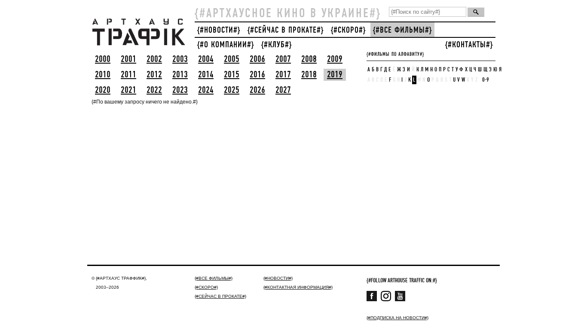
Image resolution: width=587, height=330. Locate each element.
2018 (309, 75)
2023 (180, 90)
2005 (231, 59)
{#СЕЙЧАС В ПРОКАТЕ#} (286, 30)
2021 (128, 90)
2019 (334, 75)
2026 (257, 90)
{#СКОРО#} (348, 30)
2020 (102, 90)
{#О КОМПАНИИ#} (225, 45)
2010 (102, 75)
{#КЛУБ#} (276, 45)
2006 (257, 59)
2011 (128, 75)
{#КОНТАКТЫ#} (469, 45)
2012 (154, 75)
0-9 (485, 79)
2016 (257, 75)
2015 (231, 75)
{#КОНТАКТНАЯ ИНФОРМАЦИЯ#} (298, 287)
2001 (128, 59)
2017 (283, 75)
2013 (180, 75)
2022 (154, 90)
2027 (283, 90)
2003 (180, 59)
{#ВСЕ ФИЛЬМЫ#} (402, 30)
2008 (309, 59)
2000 (102, 59)
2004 (206, 59)
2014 (206, 75)
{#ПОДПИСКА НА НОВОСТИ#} (397, 317)
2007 (283, 59)
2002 (154, 59)
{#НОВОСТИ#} (218, 30)
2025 (231, 90)
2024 (206, 90)
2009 (334, 59)
